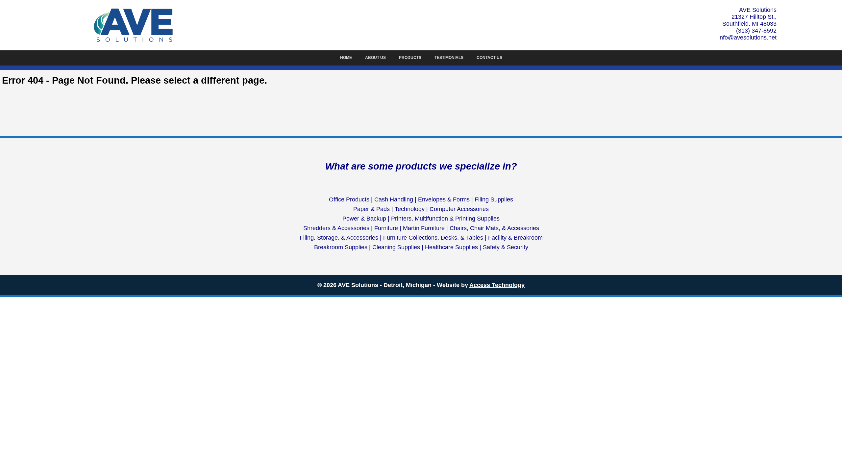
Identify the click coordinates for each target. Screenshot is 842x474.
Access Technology (497, 285)
